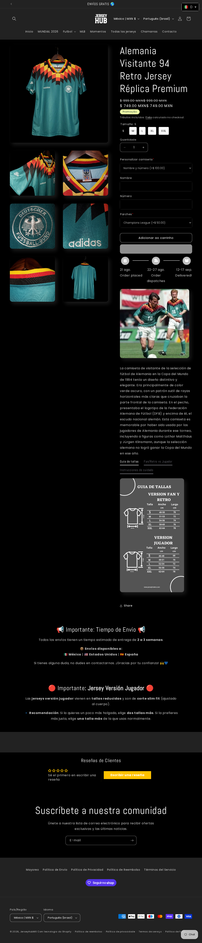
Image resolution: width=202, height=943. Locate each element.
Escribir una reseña (127, 775)
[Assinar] (132, 840)
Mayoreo (32, 870)
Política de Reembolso (123, 870)
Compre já (156, 249)
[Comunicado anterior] (11, 4)
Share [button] (128, 606)
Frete (149, 117)
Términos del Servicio (160, 870)
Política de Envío (55, 870)
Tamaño (128, 124)
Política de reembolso (88, 931)
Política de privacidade (120, 931)
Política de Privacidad (87, 870)
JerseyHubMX (28, 931)
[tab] (129, 462)
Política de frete (175, 931)
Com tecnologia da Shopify (54, 931)
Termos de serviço (150, 931)
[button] (14, 18)
